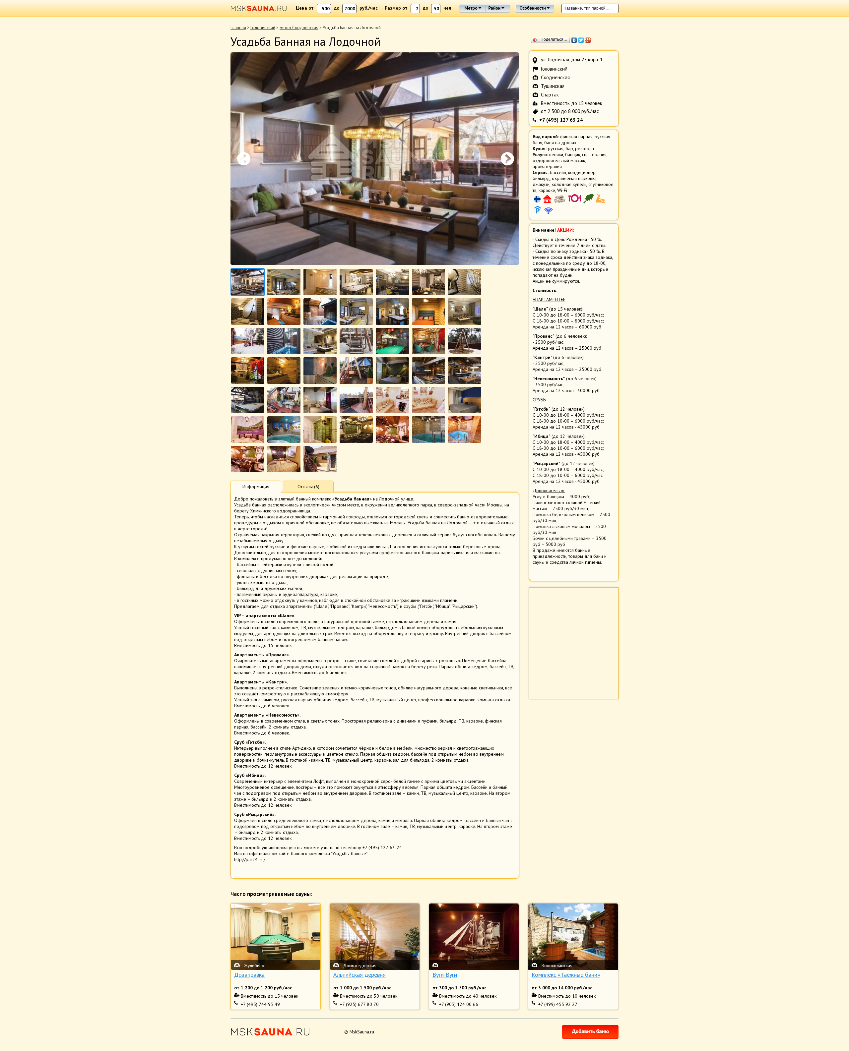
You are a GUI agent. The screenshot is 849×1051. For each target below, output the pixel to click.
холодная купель (569, 184)
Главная (238, 27)
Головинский (262, 27)
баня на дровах (560, 143)
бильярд (541, 178)
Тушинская (552, 86)
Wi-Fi (562, 190)
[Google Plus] (588, 40)
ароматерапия (547, 166)
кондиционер (582, 172)
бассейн (558, 172)
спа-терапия (594, 154)
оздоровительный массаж (559, 160)
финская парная (576, 137)
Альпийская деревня (359, 974)
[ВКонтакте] (574, 40)
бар (569, 148)
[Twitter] (581, 40)
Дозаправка (249, 974)
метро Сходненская (299, 27)
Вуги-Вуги (444, 974)
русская (555, 148)
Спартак (550, 94)
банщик (572, 154)
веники (556, 154)
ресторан (584, 148)
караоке (547, 190)
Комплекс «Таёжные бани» (566, 974)
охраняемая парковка (574, 178)
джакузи (541, 184)
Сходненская (555, 77)
